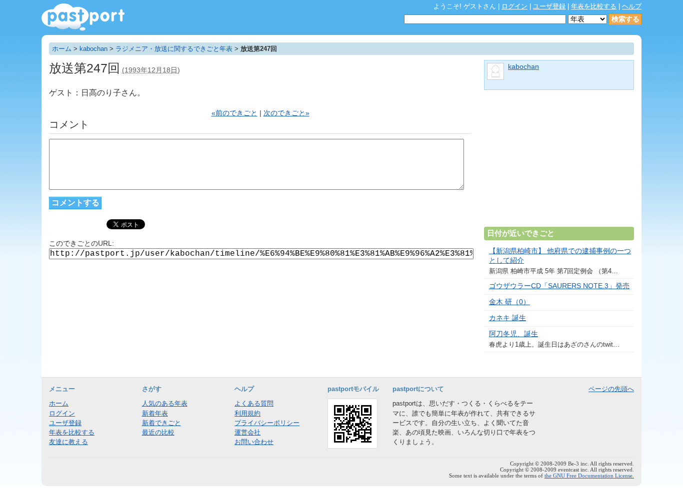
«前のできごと (235, 113)
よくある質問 (254, 403)
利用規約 (247, 413)
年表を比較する (593, 6)
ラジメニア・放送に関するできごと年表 (174, 48)
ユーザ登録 (549, 6)
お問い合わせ (254, 442)
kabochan (94, 48)
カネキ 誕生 (507, 318)
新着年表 (155, 413)
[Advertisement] (559, 162)
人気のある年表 (165, 403)
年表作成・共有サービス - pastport (83, 17)
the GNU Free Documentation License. (589, 476)
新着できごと (161, 423)
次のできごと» (287, 113)
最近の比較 (158, 432)
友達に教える (68, 442)
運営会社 (247, 432)
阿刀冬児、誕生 (513, 334)
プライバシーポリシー (267, 423)
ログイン (515, 6)
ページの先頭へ (611, 389)
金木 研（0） (509, 302)
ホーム (62, 48)
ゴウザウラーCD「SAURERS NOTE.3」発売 (559, 286)
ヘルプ (632, 6)
